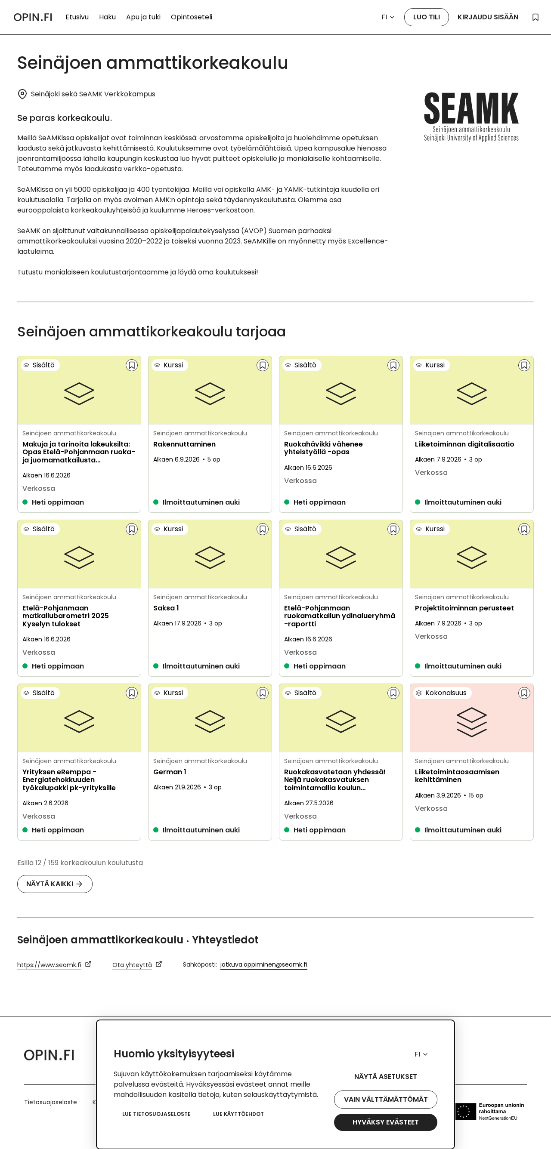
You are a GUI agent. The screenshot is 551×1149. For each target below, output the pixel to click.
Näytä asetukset (385, 1076)
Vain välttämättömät (386, 1099)
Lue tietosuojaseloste (156, 1114)
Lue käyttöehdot (238, 1114)
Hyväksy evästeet (386, 1122)
